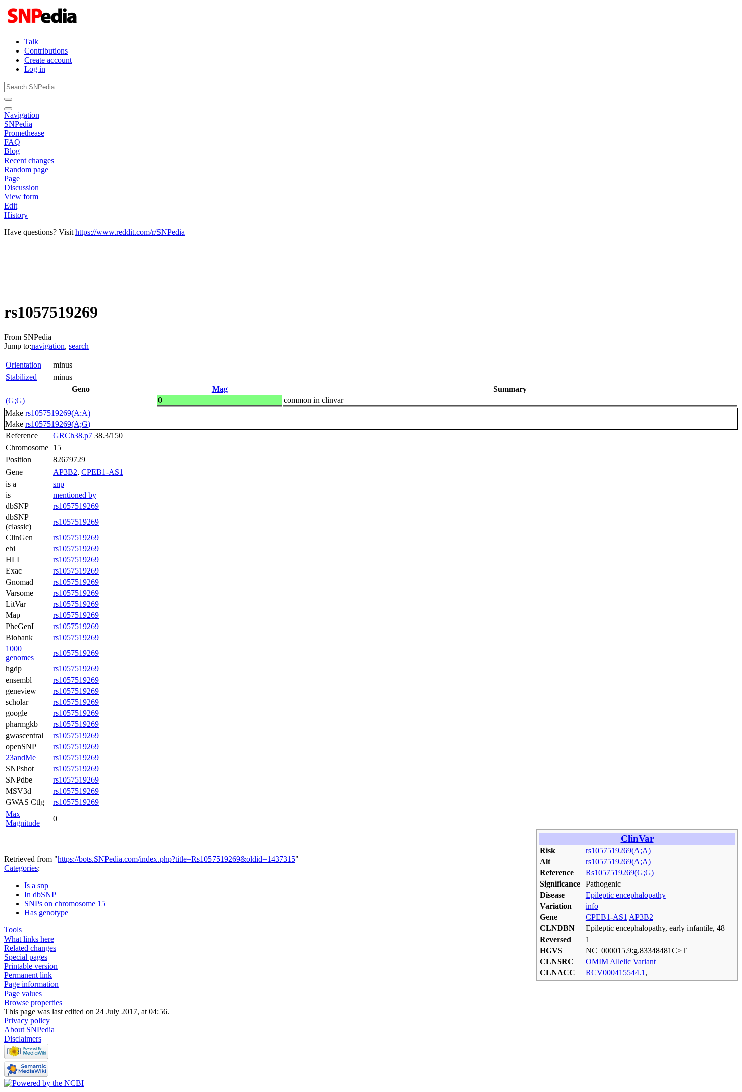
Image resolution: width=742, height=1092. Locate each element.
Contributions (46, 50)
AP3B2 (65, 471)
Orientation (23, 364)
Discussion (21, 187)
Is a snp (36, 885)
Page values (23, 993)
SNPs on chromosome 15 (64, 903)
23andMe (21, 757)
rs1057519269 (76, 506)
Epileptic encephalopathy (626, 895)
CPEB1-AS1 (102, 471)
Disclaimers (22, 1038)
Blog (12, 151)
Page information (31, 984)
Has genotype (46, 912)
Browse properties (33, 1002)
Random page (26, 169)
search (79, 346)
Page (12, 178)
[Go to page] (8, 99)
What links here (29, 938)
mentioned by (74, 495)
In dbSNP (40, 894)
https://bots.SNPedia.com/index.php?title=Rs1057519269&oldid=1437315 (176, 859)
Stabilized (21, 377)
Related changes (30, 948)
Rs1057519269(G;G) (620, 872)
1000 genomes (20, 653)
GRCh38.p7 (72, 435)
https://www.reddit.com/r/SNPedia (130, 232)
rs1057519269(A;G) (57, 424)
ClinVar (637, 838)
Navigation (21, 115)
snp (58, 484)
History (16, 215)
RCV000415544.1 (615, 972)
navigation (48, 346)
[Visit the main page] (43, 24)
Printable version (31, 966)
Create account (48, 60)
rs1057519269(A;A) (57, 413)
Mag (220, 389)
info (592, 906)
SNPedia (18, 124)
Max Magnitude (23, 818)
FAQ (12, 142)
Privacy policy (27, 1020)
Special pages (25, 957)
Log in (34, 69)
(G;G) (15, 400)
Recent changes (29, 160)
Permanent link (28, 975)
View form (21, 196)
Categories (21, 868)
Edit (10, 205)
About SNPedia (29, 1029)
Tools (13, 929)
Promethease (24, 133)
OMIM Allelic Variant (621, 961)
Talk (31, 41)
